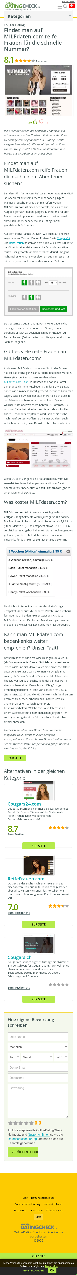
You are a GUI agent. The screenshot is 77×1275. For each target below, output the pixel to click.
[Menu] (60, 7)
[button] (34, 1270)
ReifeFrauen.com (26, 879)
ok (52, 1270)
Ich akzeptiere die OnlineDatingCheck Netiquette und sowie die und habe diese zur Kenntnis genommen (35, 1136)
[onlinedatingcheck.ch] (23, 7)
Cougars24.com (24, 804)
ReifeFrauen (16, 243)
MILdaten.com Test (16, 382)
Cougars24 (63, 238)
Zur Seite (38, 1256)
